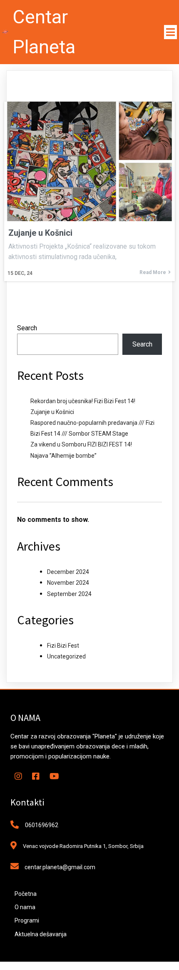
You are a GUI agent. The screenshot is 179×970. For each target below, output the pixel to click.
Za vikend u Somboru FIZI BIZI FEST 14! (81, 444)
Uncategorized (66, 656)
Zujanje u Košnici (52, 412)
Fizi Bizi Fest (63, 645)
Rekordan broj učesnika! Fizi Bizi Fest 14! (82, 401)
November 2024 (68, 582)
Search (27, 328)
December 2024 (68, 572)
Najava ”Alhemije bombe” (63, 455)
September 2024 (69, 594)
